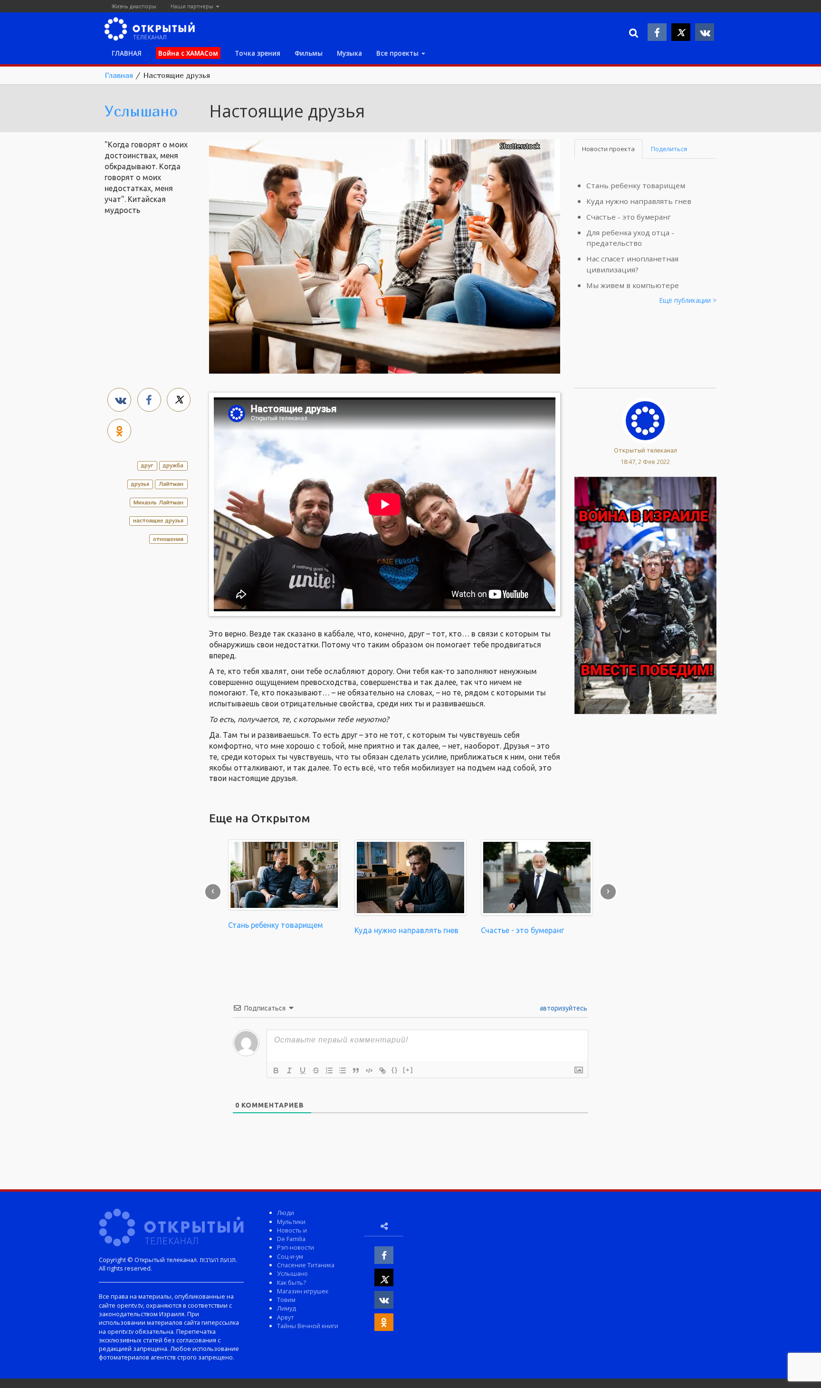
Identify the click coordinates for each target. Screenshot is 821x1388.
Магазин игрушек (302, 1291)
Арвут (285, 1317)
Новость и (292, 1230)
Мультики (291, 1221)
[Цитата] (356, 1070)
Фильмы (309, 53)
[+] (408, 1069)
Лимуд (286, 1308)
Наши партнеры (193, 6)
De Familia (291, 1238)
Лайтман (171, 483)
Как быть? (291, 1282)
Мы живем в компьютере (632, 285)
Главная (119, 75)
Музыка (349, 53)
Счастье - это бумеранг (628, 217)
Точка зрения (257, 53)
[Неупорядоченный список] (342, 1070)
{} (394, 1069)
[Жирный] (276, 1070)
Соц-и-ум (290, 1256)
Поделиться (669, 149)
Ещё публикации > (687, 300)
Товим (286, 1299)
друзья (140, 483)
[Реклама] (645, 594)
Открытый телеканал (645, 450)
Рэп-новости (295, 1247)
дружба (173, 465)
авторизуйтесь (562, 1008)
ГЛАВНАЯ (127, 53)
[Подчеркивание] (302, 1070)
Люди (285, 1212)
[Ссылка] (382, 1070)
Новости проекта (608, 149)
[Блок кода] (369, 1070)
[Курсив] (289, 1070)
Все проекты (398, 53)
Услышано (141, 110)
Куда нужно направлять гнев (638, 201)
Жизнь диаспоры (134, 6)
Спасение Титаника (305, 1265)
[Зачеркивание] (316, 1070)
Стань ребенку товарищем (635, 185)
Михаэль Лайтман (158, 502)
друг (147, 465)
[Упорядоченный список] (329, 1070)
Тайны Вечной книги (307, 1325)
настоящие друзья (158, 520)
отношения (168, 538)
